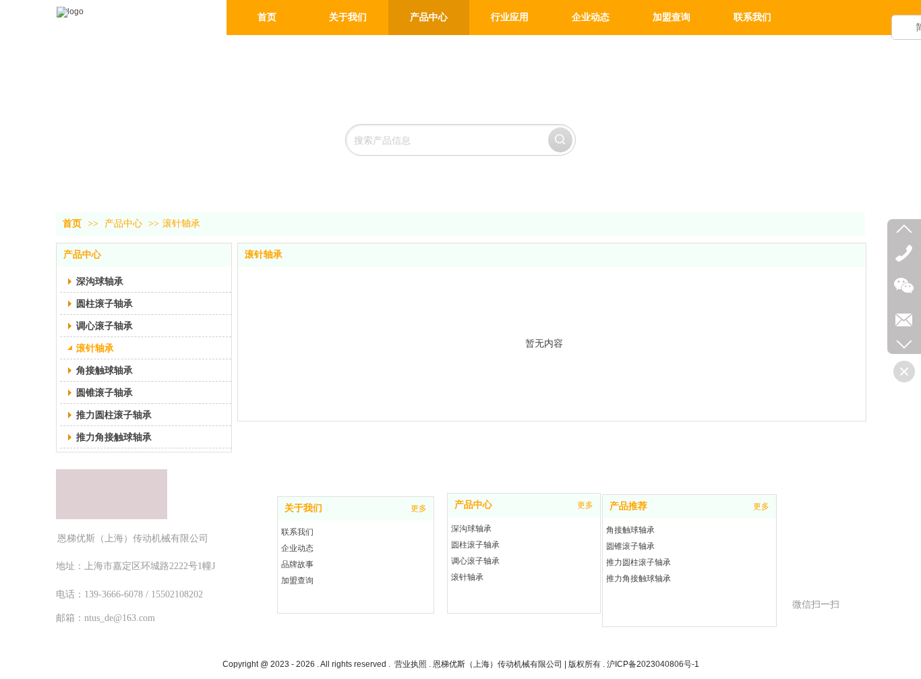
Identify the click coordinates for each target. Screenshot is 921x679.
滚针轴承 (181, 223)
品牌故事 (297, 564)
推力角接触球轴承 (638, 578)
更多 (419, 508)
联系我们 (297, 532)
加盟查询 (297, 580)
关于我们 (303, 508)
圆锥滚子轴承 (630, 546)
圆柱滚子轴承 (475, 545)
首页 (72, 223)
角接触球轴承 (630, 530)
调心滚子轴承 (475, 561)
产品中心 (123, 223)
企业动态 (297, 548)
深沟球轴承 (471, 528)
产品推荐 (628, 506)
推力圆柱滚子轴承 (638, 562)
